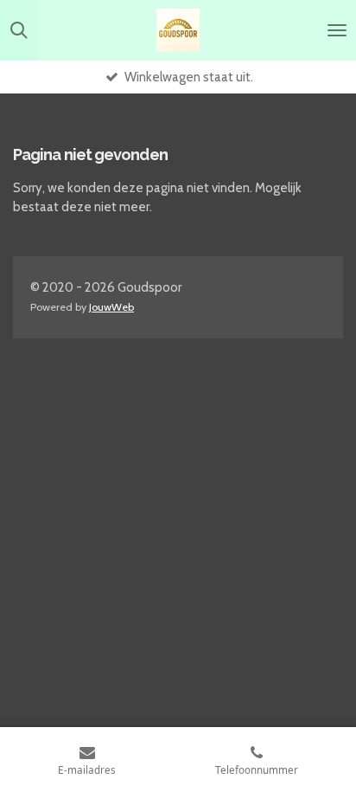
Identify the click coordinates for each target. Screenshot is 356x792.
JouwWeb (111, 306)
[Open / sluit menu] (337, 30)
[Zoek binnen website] (19, 30)
